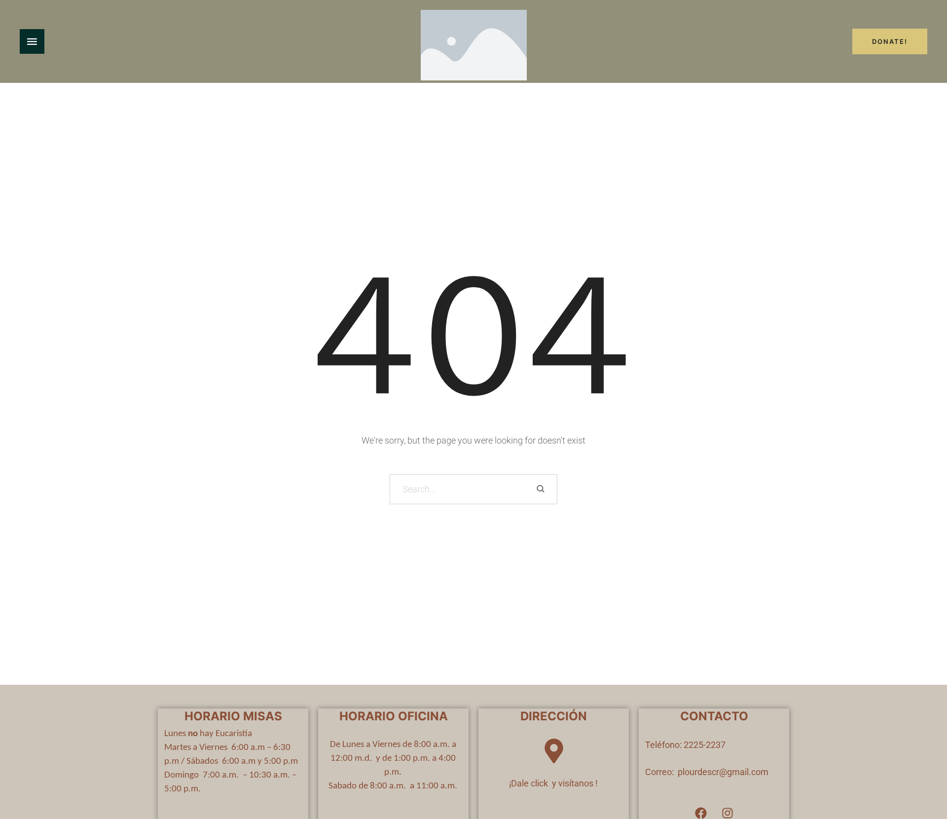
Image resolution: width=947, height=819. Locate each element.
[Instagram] (727, 813)
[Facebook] (701, 813)
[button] (920, 777)
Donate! (890, 41)
